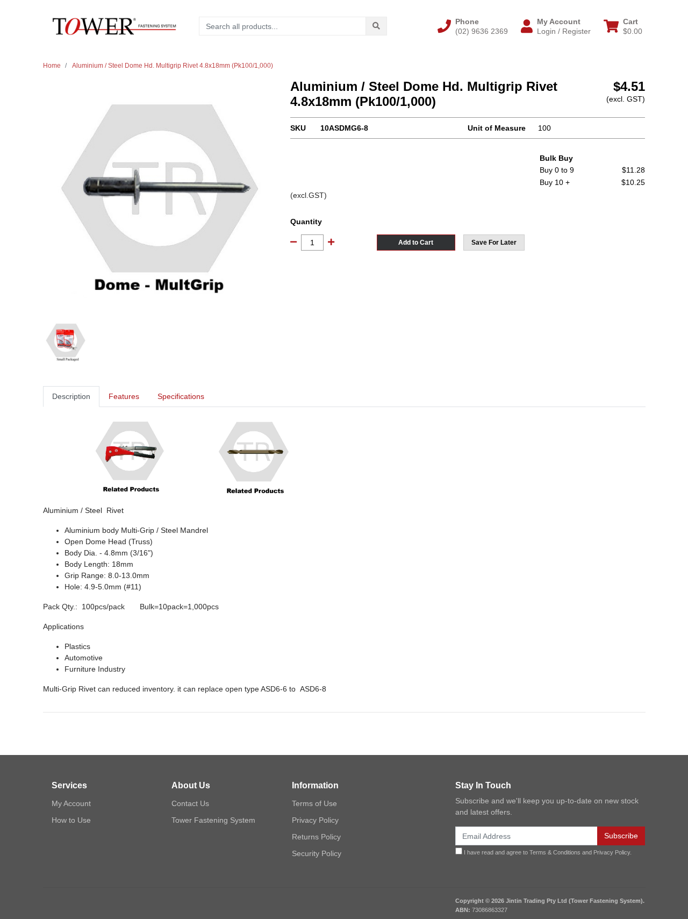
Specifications (180, 396)
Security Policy (316, 853)
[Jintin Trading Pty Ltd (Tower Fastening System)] (114, 26)
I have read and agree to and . (547, 852)
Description (71, 396)
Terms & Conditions (554, 852)
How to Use (71, 820)
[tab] (71, 396)
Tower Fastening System (213, 820)
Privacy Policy (315, 820)
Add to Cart (415, 242)
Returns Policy (316, 836)
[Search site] (376, 26)
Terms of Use (314, 803)
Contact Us (190, 803)
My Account (71, 803)
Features (124, 396)
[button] (473, 26)
